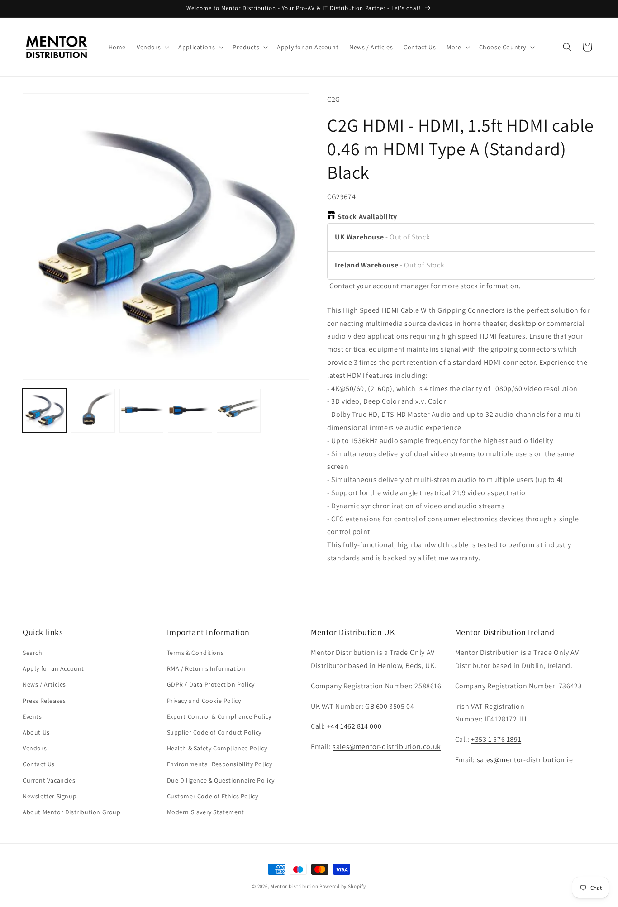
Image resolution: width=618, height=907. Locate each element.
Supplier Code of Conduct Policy (214, 732)
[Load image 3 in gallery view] (141, 411)
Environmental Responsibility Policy (219, 764)
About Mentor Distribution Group (72, 812)
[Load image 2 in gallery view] (93, 411)
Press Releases (44, 701)
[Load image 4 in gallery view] (190, 411)
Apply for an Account (53, 669)
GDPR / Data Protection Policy (211, 685)
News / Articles (44, 685)
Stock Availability (367, 216)
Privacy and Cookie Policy (204, 701)
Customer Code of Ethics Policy (212, 796)
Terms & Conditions (195, 653)
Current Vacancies (49, 780)
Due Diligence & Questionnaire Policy (221, 780)
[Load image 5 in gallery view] (239, 411)
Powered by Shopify (342, 886)
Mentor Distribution (294, 886)
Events (32, 716)
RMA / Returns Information (206, 669)
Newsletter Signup (49, 796)
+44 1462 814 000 (354, 726)
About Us (36, 732)
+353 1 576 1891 (496, 740)
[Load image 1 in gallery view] (45, 411)
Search (33, 653)
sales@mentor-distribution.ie (525, 759)
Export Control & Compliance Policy (219, 716)
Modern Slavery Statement (205, 812)
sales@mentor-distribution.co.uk (387, 747)
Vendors (35, 749)
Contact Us (39, 764)
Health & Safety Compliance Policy (217, 749)
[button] (152, 47)
